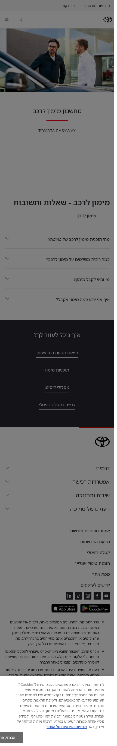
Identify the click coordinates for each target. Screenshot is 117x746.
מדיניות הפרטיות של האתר (67, 726)
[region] (57, 711)
